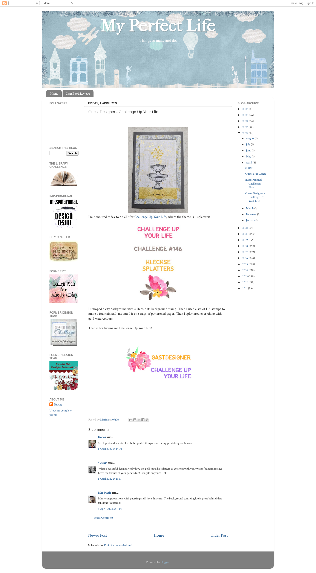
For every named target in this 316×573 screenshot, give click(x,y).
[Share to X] (139, 420)
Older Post (219, 535)
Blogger (165, 562)
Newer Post (97, 535)
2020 (245, 234)
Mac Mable (104, 493)
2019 (245, 240)
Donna (102, 437)
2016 (245, 258)
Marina (58, 404)
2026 (245, 109)
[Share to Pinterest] (147, 420)
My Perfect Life (158, 25)
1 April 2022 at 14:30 (110, 449)
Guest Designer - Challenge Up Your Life (255, 197)
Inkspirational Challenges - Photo (254, 183)
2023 (245, 127)
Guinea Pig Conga (255, 174)
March (250, 208)
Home (54, 93)
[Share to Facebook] (143, 420)
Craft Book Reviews (78, 93)
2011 (245, 288)
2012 (245, 282)
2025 (245, 115)
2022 (245, 133)
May (249, 156)
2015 (245, 264)
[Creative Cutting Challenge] (64, 345)
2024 (245, 121)
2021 (245, 228)
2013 (245, 276)
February (251, 214)
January (250, 220)
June (249, 150)
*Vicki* (102, 463)
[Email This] (131, 420)
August (250, 138)
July (248, 144)
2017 (245, 252)
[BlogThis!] (135, 420)
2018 (245, 246)
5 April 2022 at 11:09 (110, 509)
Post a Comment (103, 518)
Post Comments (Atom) (118, 545)
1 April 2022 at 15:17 (110, 479)
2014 (245, 270)
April (249, 162)
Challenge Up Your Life (149, 217)
